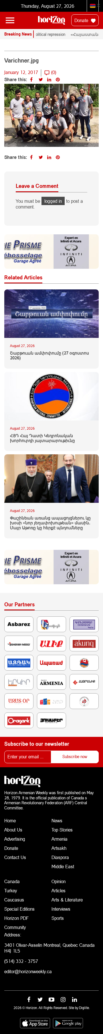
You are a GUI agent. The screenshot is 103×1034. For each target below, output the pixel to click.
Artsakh (59, 848)
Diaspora (60, 857)
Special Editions (19, 909)
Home (10, 820)
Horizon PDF (16, 918)
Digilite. (84, 1008)
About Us (13, 829)
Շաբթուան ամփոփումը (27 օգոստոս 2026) (49, 355)
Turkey (10, 890)
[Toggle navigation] (10, 20)
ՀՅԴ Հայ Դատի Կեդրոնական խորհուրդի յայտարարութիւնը (42, 438)
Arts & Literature (67, 899)
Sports (58, 918)
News (57, 820)
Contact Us (15, 857)
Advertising (14, 839)
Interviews (61, 909)
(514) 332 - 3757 (21, 961)
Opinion (59, 881)
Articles (59, 890)
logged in (53, 201)
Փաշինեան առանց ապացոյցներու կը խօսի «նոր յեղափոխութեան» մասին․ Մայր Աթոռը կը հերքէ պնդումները (50, 523)
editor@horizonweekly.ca (28, 971)
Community (15, 927)
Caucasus (14, 899)
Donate (82, 20)
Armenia (60, 839)
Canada (12, 881)
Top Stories (62, 829)
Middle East (63, 866)
